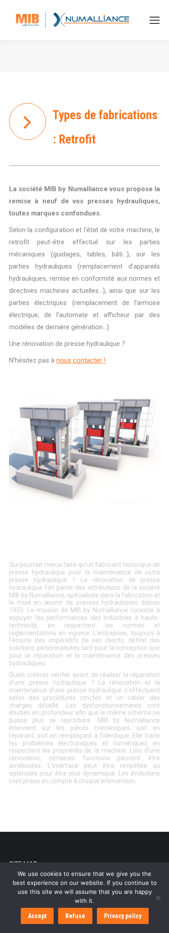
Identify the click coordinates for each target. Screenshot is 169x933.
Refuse (75, 916)
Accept (37, 916)
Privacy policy (123, 916)
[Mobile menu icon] (154, 20)
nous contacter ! (80, 360)
